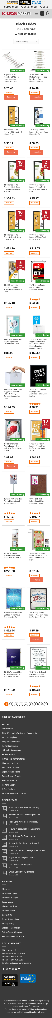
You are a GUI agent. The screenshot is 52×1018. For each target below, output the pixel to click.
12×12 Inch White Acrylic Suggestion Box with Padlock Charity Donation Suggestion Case (13, 393)
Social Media (7, 902)
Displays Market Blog (11, 906)
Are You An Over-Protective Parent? (24, 843)
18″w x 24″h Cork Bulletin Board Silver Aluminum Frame (36, 501)
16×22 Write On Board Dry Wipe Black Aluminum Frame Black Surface (38, 392)
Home (19, 29)
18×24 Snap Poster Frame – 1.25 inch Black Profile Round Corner (38, 615)
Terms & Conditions (10, 919)
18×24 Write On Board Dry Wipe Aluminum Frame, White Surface (37, 674)
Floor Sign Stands (9, 780)
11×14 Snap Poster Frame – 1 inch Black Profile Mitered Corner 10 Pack (12, 188)
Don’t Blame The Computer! (20, 865)
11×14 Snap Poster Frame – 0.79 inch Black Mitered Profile (38, 132)
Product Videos (8, 910)
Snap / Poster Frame (11, 742)
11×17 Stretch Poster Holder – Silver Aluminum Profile (37, 287)
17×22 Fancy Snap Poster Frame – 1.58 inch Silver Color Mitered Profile (13, 447)
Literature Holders (10, 763)
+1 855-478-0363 (39, 7)
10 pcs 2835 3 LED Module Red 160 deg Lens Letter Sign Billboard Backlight (11, 78)
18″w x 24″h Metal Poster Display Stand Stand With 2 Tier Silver (12, 555)
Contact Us (7, 915)
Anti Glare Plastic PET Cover (14, 793)
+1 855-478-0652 (20, 7)
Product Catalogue (10, 898)
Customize (11, 97)
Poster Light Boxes (10, 746)
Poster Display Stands (11, 776)
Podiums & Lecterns (10, 767)
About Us (6, 889)
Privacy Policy (8, 923)
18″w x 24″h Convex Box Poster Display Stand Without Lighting (13, 501)
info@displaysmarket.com (19, 963)
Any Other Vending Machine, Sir (22, 857)
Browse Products (9, 893)
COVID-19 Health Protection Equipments (19, 733)
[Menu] (36, 13)
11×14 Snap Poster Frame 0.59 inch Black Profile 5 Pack (37, 237)
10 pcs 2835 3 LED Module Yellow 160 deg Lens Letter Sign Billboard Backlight (38, 78)
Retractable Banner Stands (13, 759)
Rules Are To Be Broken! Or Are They (24, 807)
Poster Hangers (9, 785)
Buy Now (9, 93)
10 (41, 704)
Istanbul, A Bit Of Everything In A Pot (24, 815)
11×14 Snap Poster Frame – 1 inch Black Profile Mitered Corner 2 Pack (38, 188)
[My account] (42, 13)
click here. (40, 1012)
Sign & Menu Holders (11, 772)
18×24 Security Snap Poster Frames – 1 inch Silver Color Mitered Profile (38, 556)
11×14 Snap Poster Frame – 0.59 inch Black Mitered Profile (13, 132)
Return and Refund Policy (13, 936)
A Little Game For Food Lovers (22, 836)
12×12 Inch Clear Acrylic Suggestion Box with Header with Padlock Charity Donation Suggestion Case (38, 343)
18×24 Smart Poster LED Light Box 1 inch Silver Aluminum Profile (13, 615)
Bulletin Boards (8, 754)
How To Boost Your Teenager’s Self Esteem (27, 850)
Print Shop (6, 724)
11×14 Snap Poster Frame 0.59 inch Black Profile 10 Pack (12, 237)
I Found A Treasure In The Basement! (24, 829)
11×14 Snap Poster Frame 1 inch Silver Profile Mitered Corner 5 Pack (13, 288)
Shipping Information (11, 928)
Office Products (8, 789)
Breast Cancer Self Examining (21, 872)
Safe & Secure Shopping (12, 932)
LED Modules (7, 729)
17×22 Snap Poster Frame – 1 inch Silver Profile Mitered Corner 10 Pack (37, 447)
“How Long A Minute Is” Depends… (23, 822)
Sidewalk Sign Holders (11, 750)
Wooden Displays (9, 737)
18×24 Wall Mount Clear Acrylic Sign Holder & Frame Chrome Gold (13, 674)
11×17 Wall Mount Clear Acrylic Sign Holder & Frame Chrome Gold (13, 341)
